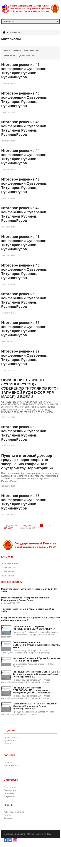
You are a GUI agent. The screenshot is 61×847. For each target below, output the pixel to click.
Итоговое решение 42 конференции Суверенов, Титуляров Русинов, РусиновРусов (24, 214)
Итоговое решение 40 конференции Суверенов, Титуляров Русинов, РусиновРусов (24, 271)
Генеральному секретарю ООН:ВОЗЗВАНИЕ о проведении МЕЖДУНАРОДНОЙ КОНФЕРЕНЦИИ (32, 690)
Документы (26, 55)
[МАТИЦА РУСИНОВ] (30, 8)
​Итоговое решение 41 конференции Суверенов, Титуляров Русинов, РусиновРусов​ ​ (24, 243)
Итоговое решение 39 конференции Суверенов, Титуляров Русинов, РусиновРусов (24, 300)
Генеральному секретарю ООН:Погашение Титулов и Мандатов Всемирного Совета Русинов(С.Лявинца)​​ (36, 674)
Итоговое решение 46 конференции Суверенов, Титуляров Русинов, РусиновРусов (24, 99)
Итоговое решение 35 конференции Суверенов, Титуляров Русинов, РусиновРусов (24, 502)
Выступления (12, 50)
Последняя (8, 528)
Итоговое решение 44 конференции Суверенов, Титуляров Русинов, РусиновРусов (24, 157)
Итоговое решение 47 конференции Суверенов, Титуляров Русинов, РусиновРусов (24, 71)
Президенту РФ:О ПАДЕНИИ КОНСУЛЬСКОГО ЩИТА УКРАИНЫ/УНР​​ (34, 627)
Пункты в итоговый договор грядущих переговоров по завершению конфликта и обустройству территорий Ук (27, 462)
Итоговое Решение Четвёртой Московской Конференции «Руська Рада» (25, 598)
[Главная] (4, 32)
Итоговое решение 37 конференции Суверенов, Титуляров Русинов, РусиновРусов (24, 357)
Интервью (10, 55)
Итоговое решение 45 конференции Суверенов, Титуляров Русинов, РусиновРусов (24, 128)
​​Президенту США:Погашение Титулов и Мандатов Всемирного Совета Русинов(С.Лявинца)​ (35, 706)
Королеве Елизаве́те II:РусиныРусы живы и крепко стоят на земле (36, 659)
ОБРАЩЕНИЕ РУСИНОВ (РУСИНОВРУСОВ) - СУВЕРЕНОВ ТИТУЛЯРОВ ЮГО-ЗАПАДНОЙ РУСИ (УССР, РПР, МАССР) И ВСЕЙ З (29, 388)
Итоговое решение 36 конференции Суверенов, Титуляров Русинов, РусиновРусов (24, 433)
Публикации (31, 50)
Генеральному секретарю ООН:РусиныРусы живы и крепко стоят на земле (36, 644)
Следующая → (28, 526)
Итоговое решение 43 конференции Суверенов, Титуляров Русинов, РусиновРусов (24, 185)
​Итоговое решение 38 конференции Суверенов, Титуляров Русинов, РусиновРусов (24, 329)
